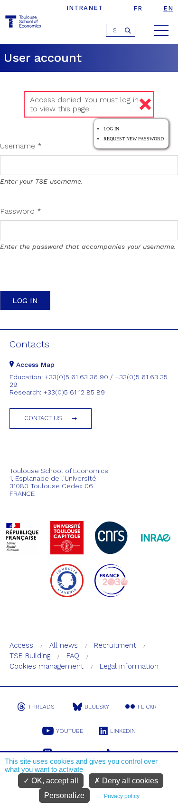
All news (63, 645)
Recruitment (115, 645)
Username (21, 145)
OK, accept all (53, 781)
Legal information (129, 666)
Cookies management (46, 666)
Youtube (69, 731)
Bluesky (96, 706)
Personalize (64, 795)
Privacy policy (122, 796)
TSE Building (29, 655)
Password (20, 211)
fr (137, 8)
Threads (41, 706)
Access (21, 645)
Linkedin (123, 731)
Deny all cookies (129, 781)
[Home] (24, 23)
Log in (111, 128)
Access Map (34, 364)
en (168, 8)
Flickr (147, 706)
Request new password (133, 138)
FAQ (72, 655)
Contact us (43, 418)
